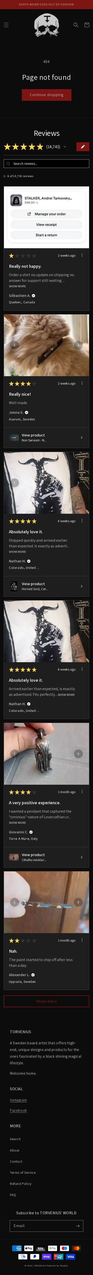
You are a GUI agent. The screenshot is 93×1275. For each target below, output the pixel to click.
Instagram (18, 1100)
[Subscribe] (77, 1225)
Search (15, 1139)
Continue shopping (46, 94)
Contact (16, 1161)
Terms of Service (23, 1172)
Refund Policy (20, 1183)
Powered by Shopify (57, 1265)
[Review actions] (82, 255)
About (14, 1150)
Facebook (18, 1110)
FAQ (13, 1195)
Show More (17, 286)
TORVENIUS (40, 1265)
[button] (6, 25)
